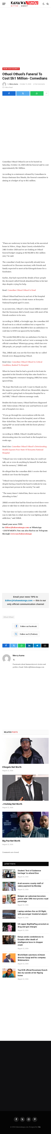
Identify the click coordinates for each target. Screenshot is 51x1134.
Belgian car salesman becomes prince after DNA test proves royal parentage (33, 899)
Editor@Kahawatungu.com (19, 600)
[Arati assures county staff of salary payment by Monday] (9, 886)
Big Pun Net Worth (11, 841)
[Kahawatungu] (24, 4)
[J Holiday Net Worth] (25, 788)
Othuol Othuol (9, 617)
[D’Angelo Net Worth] (25, 751)
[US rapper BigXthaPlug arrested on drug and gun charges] (9, 927)
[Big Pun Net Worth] (25, 825)
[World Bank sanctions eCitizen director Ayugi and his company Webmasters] (9, 957)
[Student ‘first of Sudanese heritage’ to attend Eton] (9, 873)
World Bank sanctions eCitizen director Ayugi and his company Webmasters (32, 957)
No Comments (40, 84)
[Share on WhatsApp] (37, 93)
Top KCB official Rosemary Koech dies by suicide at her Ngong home (32, 973)
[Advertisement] (25, 37)
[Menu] (3, 3)
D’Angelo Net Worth (11, 767)
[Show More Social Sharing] (46, 93)
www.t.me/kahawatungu (21, 533)
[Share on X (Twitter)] (23, 93)
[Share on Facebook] (9, 93)
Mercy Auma (13, 84)
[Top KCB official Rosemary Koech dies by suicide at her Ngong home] (9, 973)
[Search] (47, 3)
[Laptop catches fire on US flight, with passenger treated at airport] (9, 914)
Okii (39, 1127)
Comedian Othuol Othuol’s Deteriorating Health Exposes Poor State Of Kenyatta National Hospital (24, 449)
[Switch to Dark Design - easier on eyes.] (43, 4)
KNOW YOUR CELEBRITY (11, 68)
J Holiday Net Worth (12, 804)
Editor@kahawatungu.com (17, 527)
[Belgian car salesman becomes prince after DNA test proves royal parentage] (9, 899)
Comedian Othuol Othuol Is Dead (22, 290)
